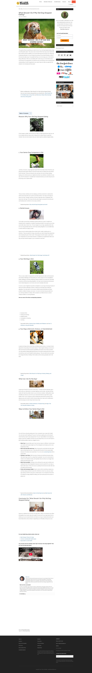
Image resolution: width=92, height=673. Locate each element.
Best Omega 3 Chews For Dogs (27, 537)
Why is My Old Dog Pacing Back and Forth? (38, 204)
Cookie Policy (39, 645)
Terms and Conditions (40, 643)
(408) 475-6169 (60, 641)
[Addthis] (23, 593)
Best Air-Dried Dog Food (38, 493)
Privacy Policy (39, 641)
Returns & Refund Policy (22, 647)
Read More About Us (64, 29)
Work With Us (21, 645)
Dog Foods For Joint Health (26, 540)
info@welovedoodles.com (62, 643)
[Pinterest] (22, 593)
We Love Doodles (22, 3)
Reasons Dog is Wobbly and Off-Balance (37, 323)
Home (19, 8)
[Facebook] (19, 593)
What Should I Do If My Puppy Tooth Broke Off (39, 255)
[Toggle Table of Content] (30, 113)
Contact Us (20, 641)
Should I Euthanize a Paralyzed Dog (36, 403)
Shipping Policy (39, 647)
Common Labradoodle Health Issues (28, 538)
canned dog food (47, 451)
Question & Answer (27, 629)
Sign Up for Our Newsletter (22, 643)
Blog (21, 8)
